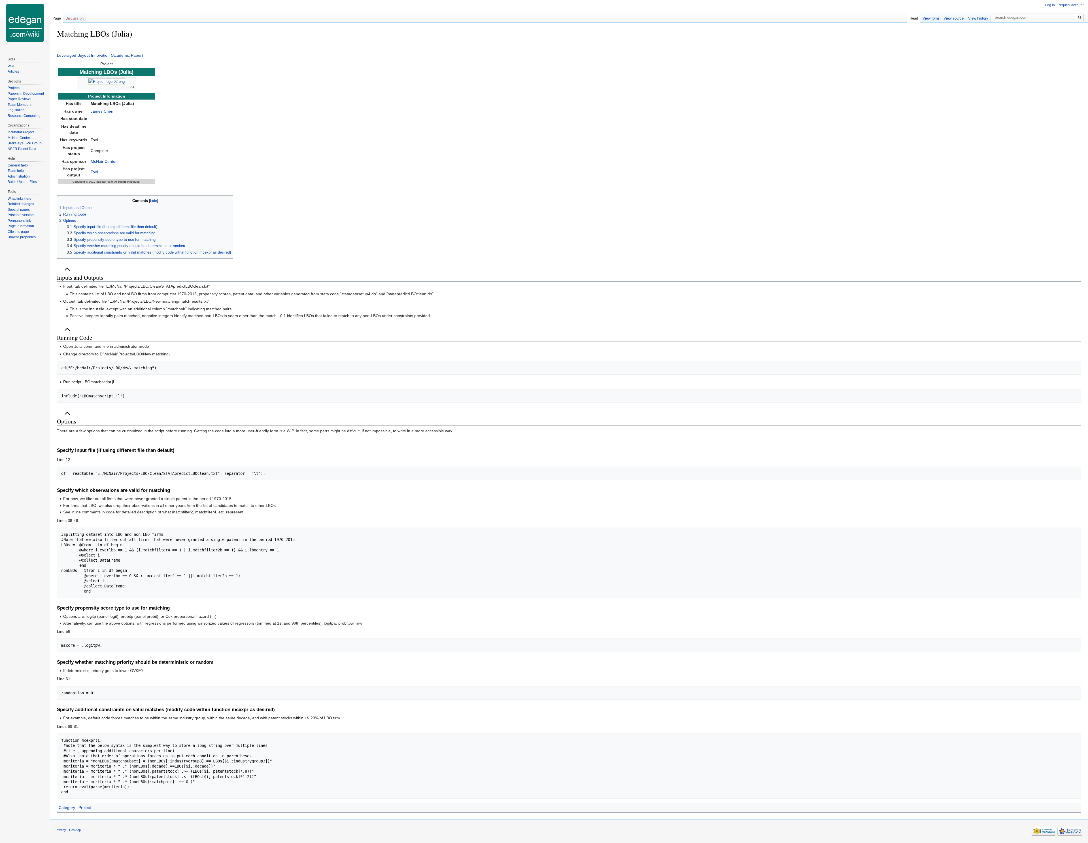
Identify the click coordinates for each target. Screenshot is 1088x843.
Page (56, 18)
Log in (1050, 5)
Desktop (75, 830)
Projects (14, 88)
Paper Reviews (19, 99)
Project (84, 807)
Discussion (74, 18)
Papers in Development (26, 94)
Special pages (19, 210)
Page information (21, 226)
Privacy (61, 830)
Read (914, 18)
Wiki (11, 66)
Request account (1070, 5)
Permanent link (19, 221)
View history (978, 18)
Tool (94, 172)
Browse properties (22, 237)
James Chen (102, 111)
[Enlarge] (132, 87)
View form (931, 18)
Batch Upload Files (22, 182)
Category (67, 807)
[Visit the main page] (25, 22)
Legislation (16, 110)
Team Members (19, 105)
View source (954, 18)
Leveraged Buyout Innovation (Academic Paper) (100, 55)
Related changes (21, 204)
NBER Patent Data (22, 149)
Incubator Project (21, 132)
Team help (16, 171)
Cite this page (18, 232)
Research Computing (24, 116)
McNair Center (104, 161)
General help (18, 165)
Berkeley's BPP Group (25, 143)
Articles (13, 71)
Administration (19, 176)
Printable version (21, 215)
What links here (19, 199)
